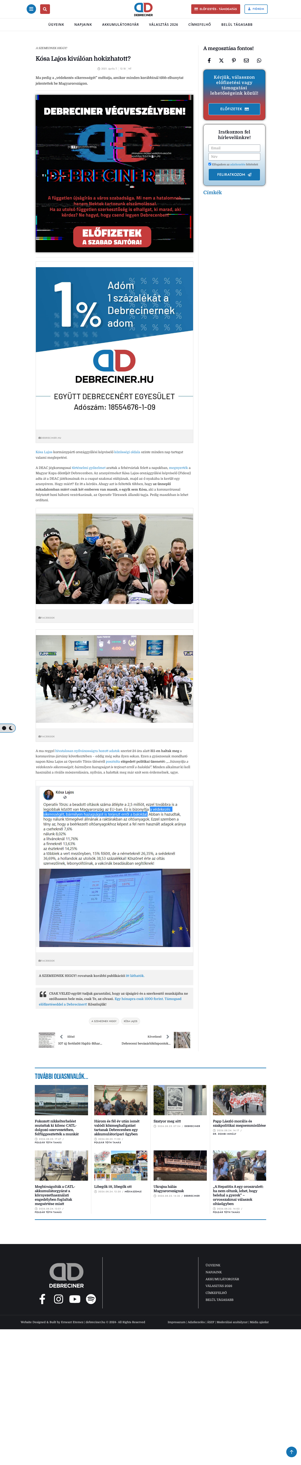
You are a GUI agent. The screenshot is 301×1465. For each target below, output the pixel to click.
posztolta (113, 761)
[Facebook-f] (42, 1299)
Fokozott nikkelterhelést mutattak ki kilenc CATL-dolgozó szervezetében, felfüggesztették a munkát (57, 1127)
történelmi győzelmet (88, 468)
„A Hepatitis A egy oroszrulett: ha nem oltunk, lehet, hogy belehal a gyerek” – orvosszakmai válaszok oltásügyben (238, 1195)
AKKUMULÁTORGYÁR (120, 24)
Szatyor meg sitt (167, 1121)
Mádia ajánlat (259, 1322)
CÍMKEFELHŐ (199, 24)
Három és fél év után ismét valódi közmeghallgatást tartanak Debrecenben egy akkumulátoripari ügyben (116, 1127)
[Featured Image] (61, 1100)
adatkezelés (238, 164)
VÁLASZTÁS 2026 (163, 24)
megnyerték (178, 468)
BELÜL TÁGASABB (237, 24)
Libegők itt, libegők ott (113, 1187)
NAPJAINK (83, 24)
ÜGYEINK (56, 24)
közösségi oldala (127, 452)
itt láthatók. (135, 976)
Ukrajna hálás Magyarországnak (169, 1189)
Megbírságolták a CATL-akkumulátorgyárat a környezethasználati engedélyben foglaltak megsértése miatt (55, 1195)
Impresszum (177, 1322)
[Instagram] (58, 1299)
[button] (215, 9)
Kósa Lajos (44, 452)
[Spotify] (91, 1299)
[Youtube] (75, 1299)
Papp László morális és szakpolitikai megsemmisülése (239, 1123)
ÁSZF (210, 1322)
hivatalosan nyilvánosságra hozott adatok (87, 751)
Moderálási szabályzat (232, 1322)
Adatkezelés (196, 1322)
